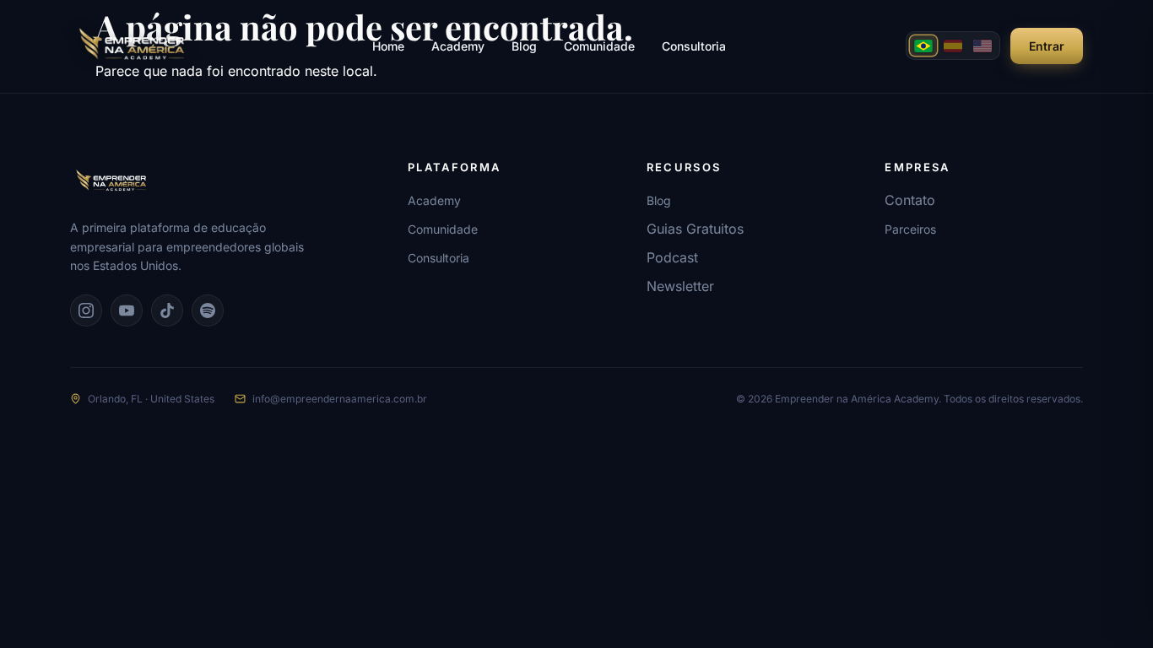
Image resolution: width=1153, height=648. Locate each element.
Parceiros (910, 229)
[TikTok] (167, 310)
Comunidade (599, 46)
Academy (457, 46)
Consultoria (694, 46)
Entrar (1046, 46)
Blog (524, 46)
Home (388, 46)
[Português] (923, 45)
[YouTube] (127, 310)
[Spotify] (208, 310)
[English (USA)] (982, 45)
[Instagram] (86, 310)
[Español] (952, 45)
